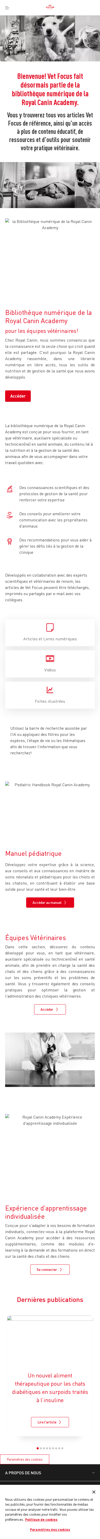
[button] (38, 1448)
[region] (50, 1512)
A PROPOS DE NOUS (23, 1472)
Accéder (18, 395)
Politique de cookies (41, 1519)
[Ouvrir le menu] (7, 7)
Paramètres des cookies (25, 1459)
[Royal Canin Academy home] (50, 8)
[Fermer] (93, 1492)
